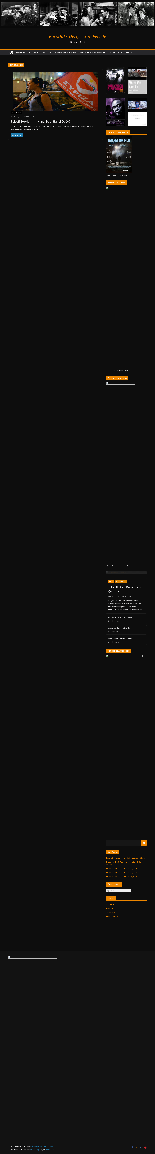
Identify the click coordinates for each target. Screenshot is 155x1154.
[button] (49, 52)
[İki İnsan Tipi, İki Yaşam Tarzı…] (126, 573)
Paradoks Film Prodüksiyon (93, 52)
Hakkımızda (34, 52)
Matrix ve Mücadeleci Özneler (120, 817)
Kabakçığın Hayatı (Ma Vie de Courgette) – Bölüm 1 (126, 1036)
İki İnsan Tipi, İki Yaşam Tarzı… (125, 742)
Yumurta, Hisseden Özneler (119, 806)
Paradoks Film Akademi (65, 52)
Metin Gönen (116, 52)
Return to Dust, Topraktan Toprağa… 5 (121, 1047)
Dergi (45, 52)
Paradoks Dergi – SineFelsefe (77, 36)
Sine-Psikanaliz (121, 760)
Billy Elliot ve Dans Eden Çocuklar (124, 767)
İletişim (129, 52)
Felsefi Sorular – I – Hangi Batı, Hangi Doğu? (40, 121)
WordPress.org (112, 1094)
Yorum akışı (110, 1090)
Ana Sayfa (20, 52)
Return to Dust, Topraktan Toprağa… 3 (121, 1054)
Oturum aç (110, 1082)
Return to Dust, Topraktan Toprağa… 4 (121, 1050)
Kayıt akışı (110, 1086)
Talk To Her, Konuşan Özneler (120, 796)
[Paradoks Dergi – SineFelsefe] (77, 1)
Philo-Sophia (16, 112)
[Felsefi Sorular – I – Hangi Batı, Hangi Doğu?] (55, 91)
